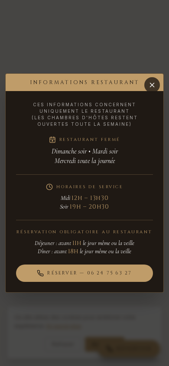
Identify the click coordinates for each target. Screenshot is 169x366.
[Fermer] (152, 85)
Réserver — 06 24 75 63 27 (89, 273)
